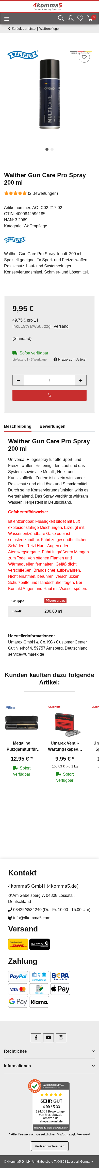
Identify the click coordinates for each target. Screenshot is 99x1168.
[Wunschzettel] (80, 18)
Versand (61, 326)
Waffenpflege (35, 226)
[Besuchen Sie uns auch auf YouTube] (48, 1037)
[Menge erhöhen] (80, 380)
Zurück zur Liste (24, 29)
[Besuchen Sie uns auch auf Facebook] (36, 1037)
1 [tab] (46, 149)
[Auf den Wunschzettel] (84, 57)
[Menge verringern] (18, 380)
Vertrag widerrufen (49, 1146)
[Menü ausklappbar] (4, 20)
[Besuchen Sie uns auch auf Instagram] (61, 1037)
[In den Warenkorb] (8, 44)
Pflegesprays (55, 600)
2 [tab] (52, 149)
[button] (61, 18)
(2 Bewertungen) (43, 193)
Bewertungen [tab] (52, 426)
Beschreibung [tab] (17, 426)
